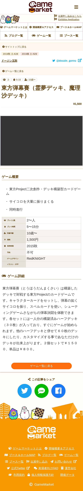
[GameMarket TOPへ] (41, 433)
